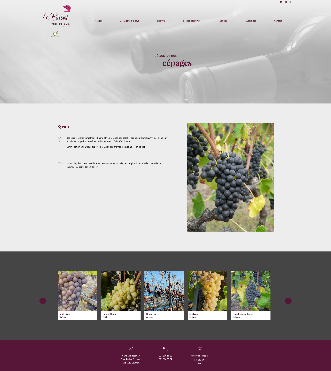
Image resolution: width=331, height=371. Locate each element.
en (290, 2)
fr (281, 2)
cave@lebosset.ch (200, 355)
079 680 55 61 (165, 359)
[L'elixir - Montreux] (200, 363)
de (286, 2)
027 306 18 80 (165, 355)
